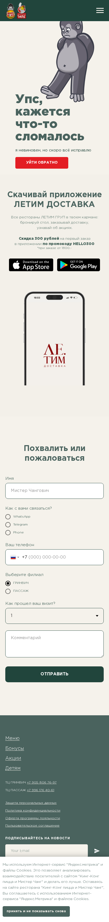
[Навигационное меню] (100, 10)
